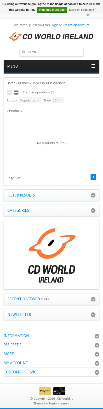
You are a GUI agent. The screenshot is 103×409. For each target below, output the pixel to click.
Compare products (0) (38, 92)
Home (11, 83)
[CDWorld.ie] (51, 36)
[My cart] (88, 14)
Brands (23, 83)
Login (54, 25)
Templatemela (59, 403)
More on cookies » (81, 9)
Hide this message (52, 9)
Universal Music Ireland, (49, 83)
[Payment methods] (51, 394)
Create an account (76, 25)
